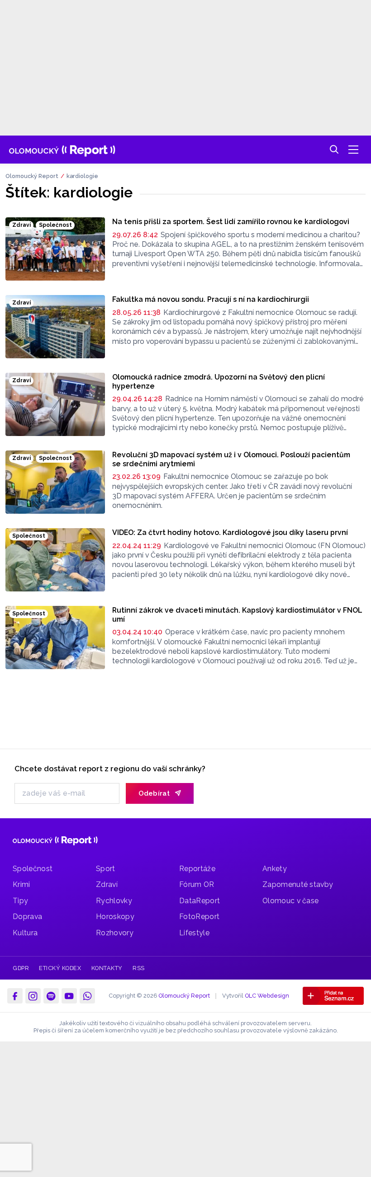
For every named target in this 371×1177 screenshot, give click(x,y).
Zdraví (107, 884)
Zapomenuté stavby (297, 884)
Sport (105, 868)
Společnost (32, 868)
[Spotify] (51, 995)
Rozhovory (114, 932)
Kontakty (107, 968)
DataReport (199, 900)
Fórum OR (196, 884)
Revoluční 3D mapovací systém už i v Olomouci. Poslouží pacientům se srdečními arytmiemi (231, 459)
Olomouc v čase (290, 900)
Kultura (25, 932)
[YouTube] (69, 995)
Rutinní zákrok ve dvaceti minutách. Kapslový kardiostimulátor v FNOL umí (237, 615)
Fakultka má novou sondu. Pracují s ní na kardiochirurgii (210, 299)
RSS (139, 968)
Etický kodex (60, 968)
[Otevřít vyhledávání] (334, 149)
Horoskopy (115, 916)
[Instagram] (33, 995)
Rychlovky (114, 900)
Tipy (20, 900)
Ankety (274, 868)
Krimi (21, 884)
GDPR (21, 968)
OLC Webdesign (267, 995)
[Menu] (353, 149)
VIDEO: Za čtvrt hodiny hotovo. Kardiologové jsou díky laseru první (230, 532)
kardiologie (82, 176)
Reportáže (197, 868)
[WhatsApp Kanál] (87, 995)
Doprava (27, 916)
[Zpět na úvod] (62, 149)
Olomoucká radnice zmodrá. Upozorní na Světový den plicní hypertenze (218, 381)
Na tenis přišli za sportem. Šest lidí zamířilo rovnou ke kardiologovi (230, 221)
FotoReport (199, 916)
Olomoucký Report (31, 176)
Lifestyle (194, 932)
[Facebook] (15, 995)
